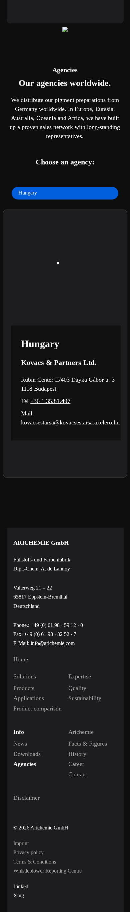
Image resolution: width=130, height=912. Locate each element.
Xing (18, 895)
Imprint (21, 843)
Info (18, 732)
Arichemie (81, 732)
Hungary (27, 193)
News (20, 743)
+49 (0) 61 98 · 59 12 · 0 (57, 625)
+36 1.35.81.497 (50, 401)
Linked (20, 886)
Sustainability (82, 698)
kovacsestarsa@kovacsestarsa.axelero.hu (70, 422)
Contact (77, 774)
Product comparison (27, 708)
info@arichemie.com (53, 643)
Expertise (79, 676)
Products (23, 688)
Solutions (24, 676)
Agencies (24, 764)
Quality (77, 688)
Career (76, 764)
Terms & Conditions (34, 862)
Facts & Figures (82, 743)
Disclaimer (26, 797)
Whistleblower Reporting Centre (47, 871)
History (77, 754)
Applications (27, 698)
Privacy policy (28, 852)
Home (20, 659)
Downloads (27, 754)
